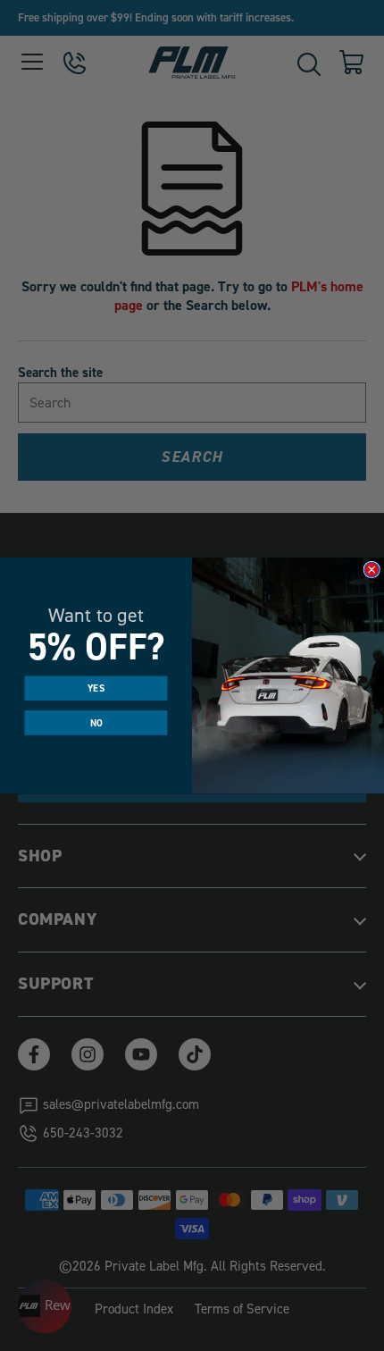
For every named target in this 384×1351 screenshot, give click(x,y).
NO (96, 722)
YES (96, 688)
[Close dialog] (372, 569)
